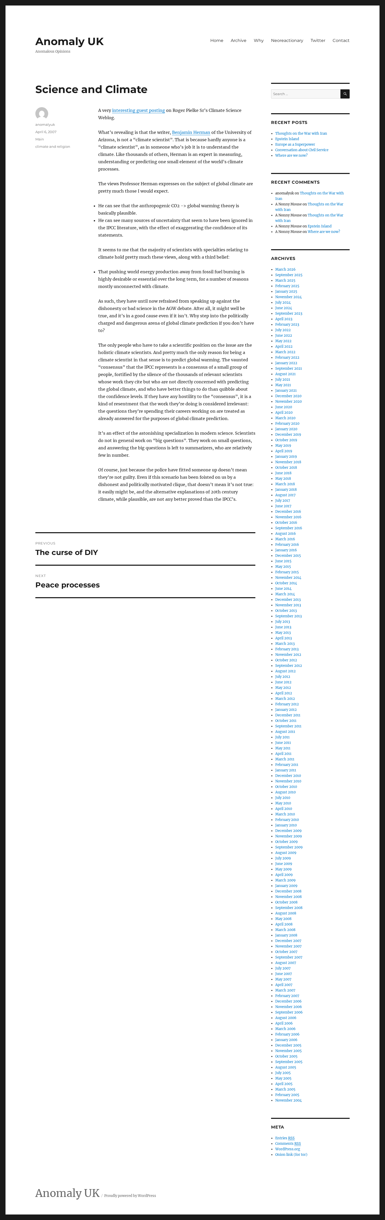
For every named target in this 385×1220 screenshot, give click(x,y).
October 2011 (285, 720)
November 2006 (288, 1007)
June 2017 (283, 506)
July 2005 (283, 1073)
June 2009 (283, 864)
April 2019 (283, 451)
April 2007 (284, 985)
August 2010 (285, 792)
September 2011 (288, 726)
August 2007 (285, 963)
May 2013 (283, 632)
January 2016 (286, 550)
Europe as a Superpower (295, 144)
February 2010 (287, 820)
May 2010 (283, 803)
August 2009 (285, 853)
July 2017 (282, 500)
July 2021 (282, 379)
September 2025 (288, 275)
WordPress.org (287, 1149)
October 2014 (286, 583)
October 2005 (286, 1056)
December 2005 (288, 1045)
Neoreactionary (287, 40)
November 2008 (288, 897)
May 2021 (283, 385)
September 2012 (288, 665)
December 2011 (287, 715)
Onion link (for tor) (291, 1154)
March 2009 (285, 880)
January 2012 (286, 709)
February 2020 (287, 423)
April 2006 (284, 1023)
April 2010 (283, 809)
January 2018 (286, 489)
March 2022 (285, 352)
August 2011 (285, 731)
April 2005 (284, 1084)
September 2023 (288, 313)
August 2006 (285, 1018)
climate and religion (52, 146)
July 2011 (282, 737)
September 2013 (288, 616)
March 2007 (285, 990)
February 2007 (287, 996)
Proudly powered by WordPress (130, 1196)
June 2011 (283, 742)
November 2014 (288, 577)
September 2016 (288, 528)
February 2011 (286, 764)
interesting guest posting (138, 110)
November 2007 (288, 946)
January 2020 (286, 429)
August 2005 (285, 1067)
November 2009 (288, 836)
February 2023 (287, 324)
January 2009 (286, 886)
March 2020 (285, 418)
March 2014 (285, 594)
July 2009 (283, 858)
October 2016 (286, 522)
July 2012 (282, 676)
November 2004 (288, 1100)
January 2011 (285, 770)
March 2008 (285, 930)
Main (39, 139)
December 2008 (288, 891)
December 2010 (288, 776)
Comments (288, 1143)
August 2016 (285, 533)
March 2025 (285, 280)
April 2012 (283, 693)
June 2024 (283, 308)
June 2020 (283, 407)
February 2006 (287, 1034)
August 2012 (285, 671)
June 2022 (283, 335)
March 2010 (285, 814)
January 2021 (286, 390)
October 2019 (286, 440)
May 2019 (283, 445)
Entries (285, 1138)
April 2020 (284, 412)
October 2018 (286, 467)
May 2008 (283, 919)
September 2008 (288, 908)
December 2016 (288, 511)
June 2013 (283, 627)
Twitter (318, 40)
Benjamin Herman (191, 132)
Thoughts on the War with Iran (301, 133)
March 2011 (284, 759)
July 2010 (282, 798)
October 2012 (286, 660)
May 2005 (283, 1078)
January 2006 (286, 1040)
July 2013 (282, 621)
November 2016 (288, 517)
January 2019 (286, 456)
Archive (238, 40)
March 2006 (285, 1029)
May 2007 (283, 979)
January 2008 (286, 935)
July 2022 (283, 330)
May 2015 (283, 566)
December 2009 (288, 831)
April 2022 (284, 346)
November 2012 (288, 654)
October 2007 (286, 952)
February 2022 (287, 357)
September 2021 (288, 368)
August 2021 (285, 374)
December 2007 (288, 941)
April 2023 (283, 319)
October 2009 (286, 842)
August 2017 (285, 495)
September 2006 (289, 1012)
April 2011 (283, 753)
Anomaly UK (69, 41)
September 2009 (289, 847)
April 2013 (283, 638)
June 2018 (283, 473)
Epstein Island (287, 139)
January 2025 (286, 291)
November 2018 (288, 462)
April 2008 (284, 924)
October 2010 (286, 787)
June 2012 (283, 682)
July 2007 (283, 968)
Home (216, 40)
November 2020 (288, 401)
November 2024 (288, 297)
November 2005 (288, 1051)
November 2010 (288, 781)
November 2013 (288, 605)
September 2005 (288, 1062)
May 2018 (283, 478)
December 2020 (288, 396)
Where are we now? (291, 155)
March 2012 (285, 698)
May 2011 (282, 748)
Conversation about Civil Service (301, 150)
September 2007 (288, 957)
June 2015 (283, 561)
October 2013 (286, 610)
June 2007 (283, 974)
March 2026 (285, 269)
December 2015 (288, 555)
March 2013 (285, 643)
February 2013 (287, 649)
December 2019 (288, 434)
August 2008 (285, 913)
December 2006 (288, 1001)
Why (259, 40)
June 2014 (283, 588)
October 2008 (286, 902)
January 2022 (286, 363)
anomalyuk (45, 124)
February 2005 (287, 1095)
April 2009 (284, 875)
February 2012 (287, 704)
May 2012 (283, 687)
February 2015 (287, 572)
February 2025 (287, 286)
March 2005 (285, 1089)
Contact (341, 40)
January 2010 (286, 825)
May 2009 (283, 869)
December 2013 (288, 599)
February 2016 (287, 544)
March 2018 (285, 484)
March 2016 (285, 539)
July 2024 (283, 302)
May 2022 (283, 341)
